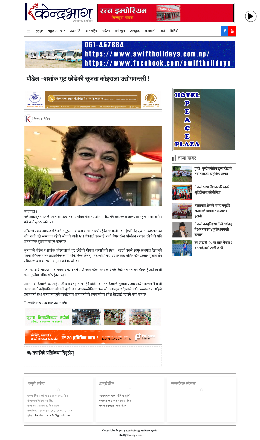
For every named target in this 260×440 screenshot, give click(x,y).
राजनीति (75, 31)
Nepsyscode (135, 435)
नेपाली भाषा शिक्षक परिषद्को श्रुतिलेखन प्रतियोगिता (212, 189)
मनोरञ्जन (120, 31)
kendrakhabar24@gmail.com (52, 415)
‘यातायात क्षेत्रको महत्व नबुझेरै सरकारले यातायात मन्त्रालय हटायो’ (212, 211)
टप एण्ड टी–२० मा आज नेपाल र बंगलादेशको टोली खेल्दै (213, 245)
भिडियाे (174, 31)
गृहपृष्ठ (39, 31)
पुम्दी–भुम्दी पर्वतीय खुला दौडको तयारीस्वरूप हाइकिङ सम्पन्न (213, 171)
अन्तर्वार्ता (150, 31)
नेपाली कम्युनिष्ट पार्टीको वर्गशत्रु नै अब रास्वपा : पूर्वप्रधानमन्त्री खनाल (213, 229)
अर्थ (162, 31)
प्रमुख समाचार (56, 31)
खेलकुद (135, 31)
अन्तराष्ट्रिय (91, 31)
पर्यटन (106, 31)
